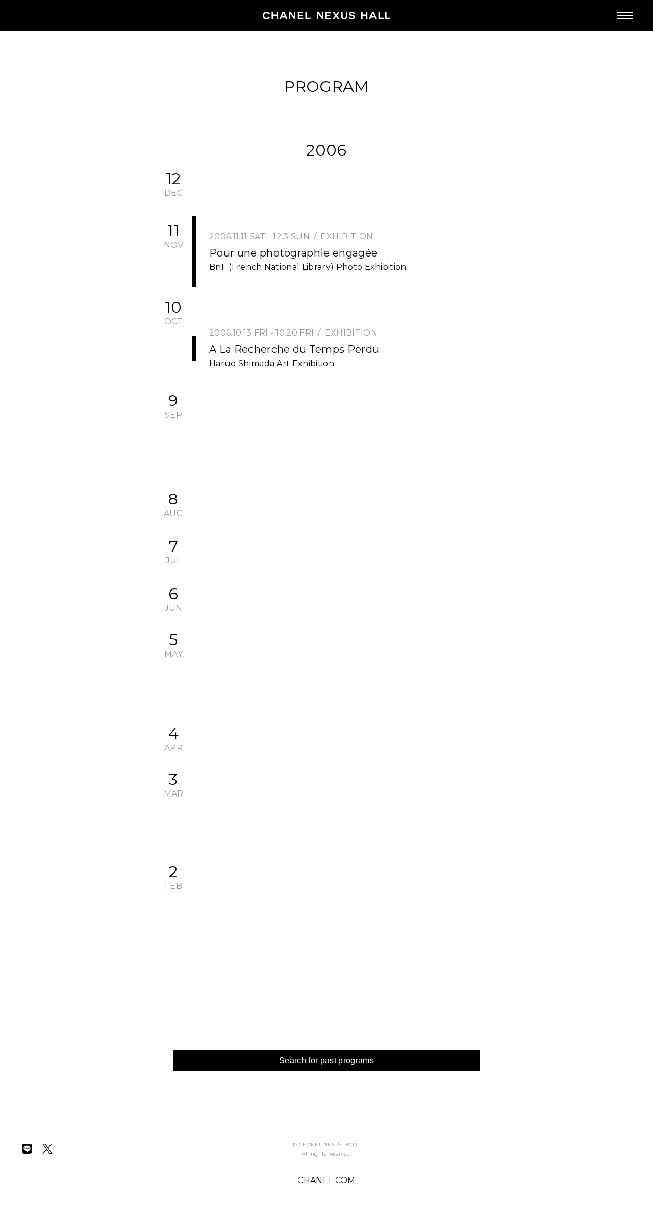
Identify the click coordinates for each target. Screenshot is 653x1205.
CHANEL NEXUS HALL (326, 15)
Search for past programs (326, 1060)
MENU (625, 15)
